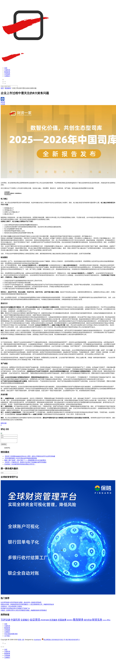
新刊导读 (88, 620)
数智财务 (7, 72)
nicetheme (37, 639)
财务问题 (4, 423)
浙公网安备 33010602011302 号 (54, 639)
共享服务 (7, 74)
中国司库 (7, 70)
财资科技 (105, 620)
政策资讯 (70, 620)
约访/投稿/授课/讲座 (11, 634)
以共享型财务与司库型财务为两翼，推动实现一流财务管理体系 (21, 602)
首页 (5, 68)
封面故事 (62, 619)
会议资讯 (35, 619)
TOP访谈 (5, 619)
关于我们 (7, 636)
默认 (108, 620)
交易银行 (7, 76)
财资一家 (21, 639)
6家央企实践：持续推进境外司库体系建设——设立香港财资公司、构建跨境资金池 (27, 604)
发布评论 (3, 444)
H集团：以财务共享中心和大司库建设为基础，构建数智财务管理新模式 (24, 610)
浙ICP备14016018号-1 (72, 639)
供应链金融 (45, 620)
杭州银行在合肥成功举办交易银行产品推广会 (15, 608)
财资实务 (97, 619)
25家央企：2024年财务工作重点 (11, 606)
